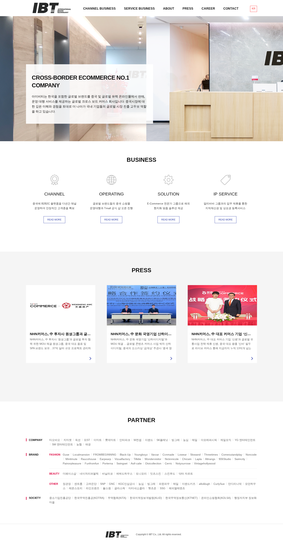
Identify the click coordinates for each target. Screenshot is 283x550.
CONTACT (231, 8)
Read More (54, 219)
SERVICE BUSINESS (139, 8)
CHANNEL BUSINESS (99, 8)
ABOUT (168, 8)
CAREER (208, 8)
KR (253, 8)
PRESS (188, 8)
